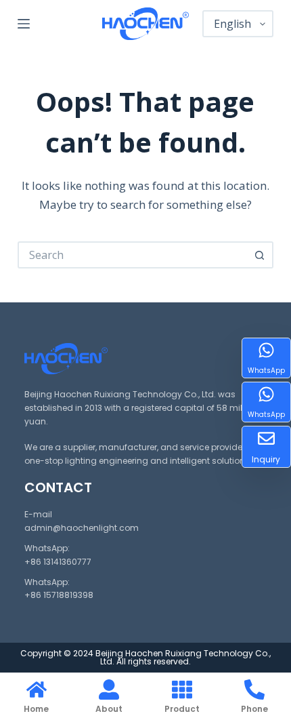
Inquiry (266, 459)
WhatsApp (266, 370)
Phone (254, 709)
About (108, 709)
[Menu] (24, 24)
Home (36, 709)
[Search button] (259, 254)
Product (182, 709)
